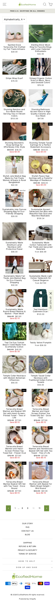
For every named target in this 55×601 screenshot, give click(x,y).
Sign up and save (27, 567)
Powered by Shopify (27, 599)
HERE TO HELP (26, 561)
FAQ (27, 527)
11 (39, 508)
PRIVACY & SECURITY (27, 550)
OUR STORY (27, 523)
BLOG (27, 535)
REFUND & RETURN (27, 546)
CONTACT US (27, 531)
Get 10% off (50, 303)
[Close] (51, 293)
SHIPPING (27, 543)
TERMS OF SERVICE (28, 554)
